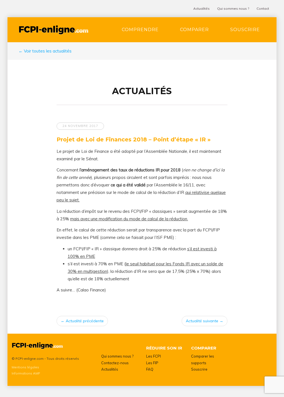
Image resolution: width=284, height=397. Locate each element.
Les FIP (152, 363)
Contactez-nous (115, 363)
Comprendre (140, 29)
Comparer (194, 29)
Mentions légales (25, 367)
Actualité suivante (204, 320)
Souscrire (245, 29)
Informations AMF (26, 373)
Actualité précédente (82, 320)
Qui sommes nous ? (233, 8)
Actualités (201, 8)
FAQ (149, 369)
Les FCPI (153, 356)
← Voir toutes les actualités (45, 51)
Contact (263, 8)
